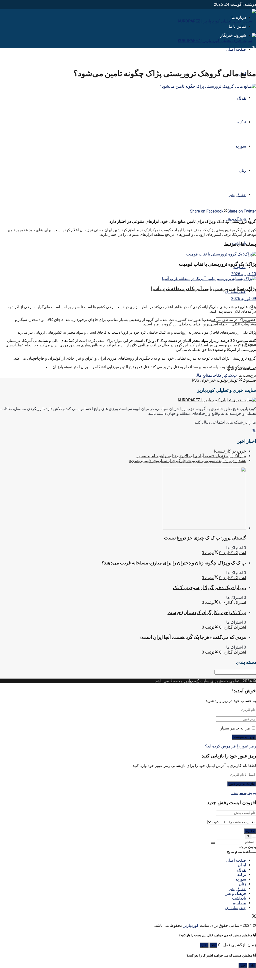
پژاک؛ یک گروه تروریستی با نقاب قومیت (217, 264)
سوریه (241, 146)
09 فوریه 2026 (243, 298)
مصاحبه (239, 267)
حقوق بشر (237, 194)
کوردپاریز (191, 681)
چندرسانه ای (235, 291)
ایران (242, 865)
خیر (204, 945)
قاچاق (215, 375)
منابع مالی (202, 375)
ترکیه (241, 122)
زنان (242, 170)
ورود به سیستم (243, 792)
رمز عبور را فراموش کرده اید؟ (230, 746)
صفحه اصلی (236, 49)
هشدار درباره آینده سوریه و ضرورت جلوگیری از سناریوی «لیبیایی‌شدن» (187, 460)
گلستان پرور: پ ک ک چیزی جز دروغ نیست (205, 538)
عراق (241, 97)
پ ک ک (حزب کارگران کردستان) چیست (207, 612)
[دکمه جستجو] (213, 843)
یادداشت (239, 898)
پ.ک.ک (231, 375)
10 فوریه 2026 (243, 273)
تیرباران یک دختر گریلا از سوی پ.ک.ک (209, 587)
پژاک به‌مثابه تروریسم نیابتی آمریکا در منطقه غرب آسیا (203, 288)
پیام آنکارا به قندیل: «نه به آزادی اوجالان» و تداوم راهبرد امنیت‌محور (191, 456)
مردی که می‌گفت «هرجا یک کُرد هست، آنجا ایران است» (193, 637)
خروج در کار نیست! (230, 451)
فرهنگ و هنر (236, 893)
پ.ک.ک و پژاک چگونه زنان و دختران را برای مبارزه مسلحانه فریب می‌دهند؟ (174, 563)
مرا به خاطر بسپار (235, 728)
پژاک (223, 375)
